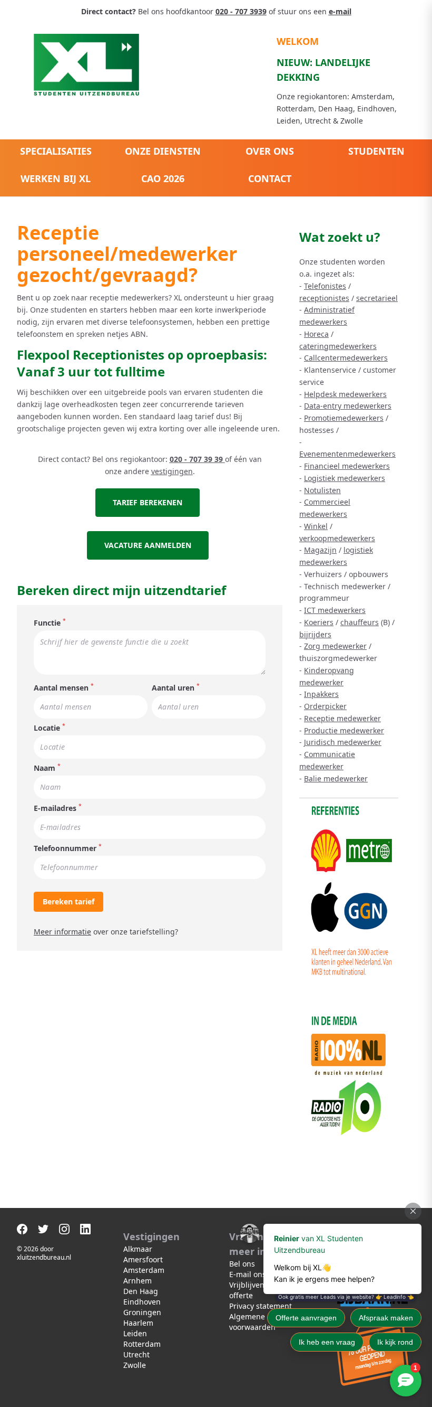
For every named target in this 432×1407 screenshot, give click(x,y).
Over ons (270, 151)
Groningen (142, 1312)
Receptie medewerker (342, 718)
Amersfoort (143, 1259)
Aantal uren (173, 688)
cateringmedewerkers (338, 346)
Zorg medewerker (335, 646)
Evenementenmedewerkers (347, 454)
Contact (269, 178)
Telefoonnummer (65, 848)
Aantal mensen (61, 688)
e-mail (340, 11)
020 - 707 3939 (241, 11)
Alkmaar (137, 1249)
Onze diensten (163, 151)
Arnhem (137, 1281)
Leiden (135, 1333)
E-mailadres (55, 808)
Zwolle (134, 1365)
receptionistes (324, 298)
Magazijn (320, 550)
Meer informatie (62, 932)
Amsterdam (143, 1270)
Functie (47, 623)
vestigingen (172, 471)
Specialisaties (56, 151)
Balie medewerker (336, 778)
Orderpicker (325, 706)
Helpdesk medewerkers (345, 394)
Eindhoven (142, 1302)
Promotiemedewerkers (344, 418)
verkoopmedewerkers (337, 538)
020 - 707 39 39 (197, 459)
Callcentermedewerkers (346, 358)
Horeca (316, 334)
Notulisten (322, 490)
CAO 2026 (162, 178)
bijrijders (315, 634)
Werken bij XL (56, 178)
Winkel (316, 526)
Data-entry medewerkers (347, 406)
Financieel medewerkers (347, 466)
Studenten (376, 151)
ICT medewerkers (335, 610)
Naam (44, 768)
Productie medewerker (344, 730)
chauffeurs (359, 622)
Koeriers (318, 622)
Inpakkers (321, 694)
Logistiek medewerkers (344, 478)
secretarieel (377, 298)
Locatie (47, 728)
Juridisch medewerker (342, 742)
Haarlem (138, 1323)
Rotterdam (142, 1344)
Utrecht (136, 1354)
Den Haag (140, 1291)
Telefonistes (325, 286)
